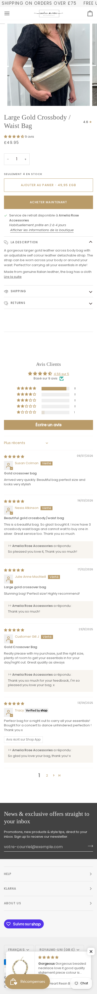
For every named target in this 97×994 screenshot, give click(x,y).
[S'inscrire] (89, 846)
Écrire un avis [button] (49, 425)
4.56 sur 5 (61, 374)
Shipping (18, 291)
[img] (14, 456)
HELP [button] (7, 874)
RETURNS (17, 303)
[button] (14, 136)
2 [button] (47, 775)
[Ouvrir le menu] (11, 13)
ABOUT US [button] (12, 903)
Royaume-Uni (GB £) (57, 950)
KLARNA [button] (10, 888)
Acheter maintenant (48, 202)
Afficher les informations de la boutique (42, 230)
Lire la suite (13, 276)
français (16, 950)
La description (24, 242)
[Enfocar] (16, 96)
